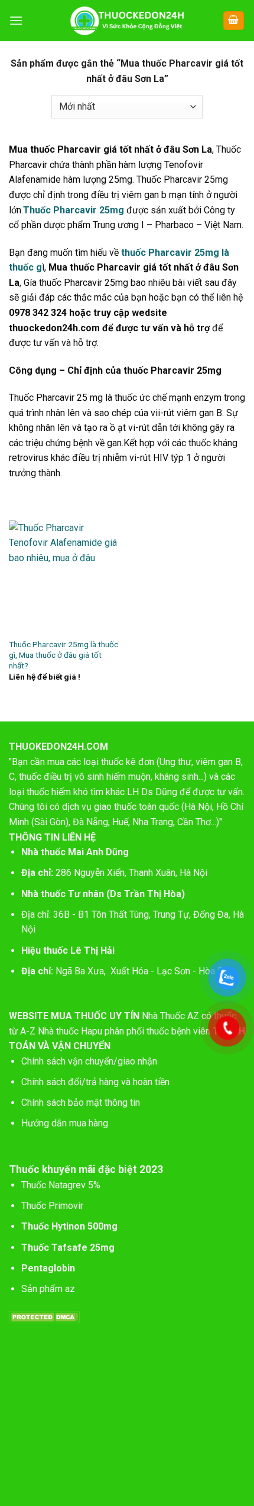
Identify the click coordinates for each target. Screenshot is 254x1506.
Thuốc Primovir (53, 1205)
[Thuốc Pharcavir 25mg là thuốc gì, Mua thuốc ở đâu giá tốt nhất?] (65, 576)
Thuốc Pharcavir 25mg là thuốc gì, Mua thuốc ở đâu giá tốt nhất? (63, 655)
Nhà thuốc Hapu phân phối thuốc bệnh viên (124, 1031)
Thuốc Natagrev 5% (60, 1185)
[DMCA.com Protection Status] (44, 1316)
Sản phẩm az (48, 1288)
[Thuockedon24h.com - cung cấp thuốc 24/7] (127, 20)
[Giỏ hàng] (234, 21)
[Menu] (16, 20)
